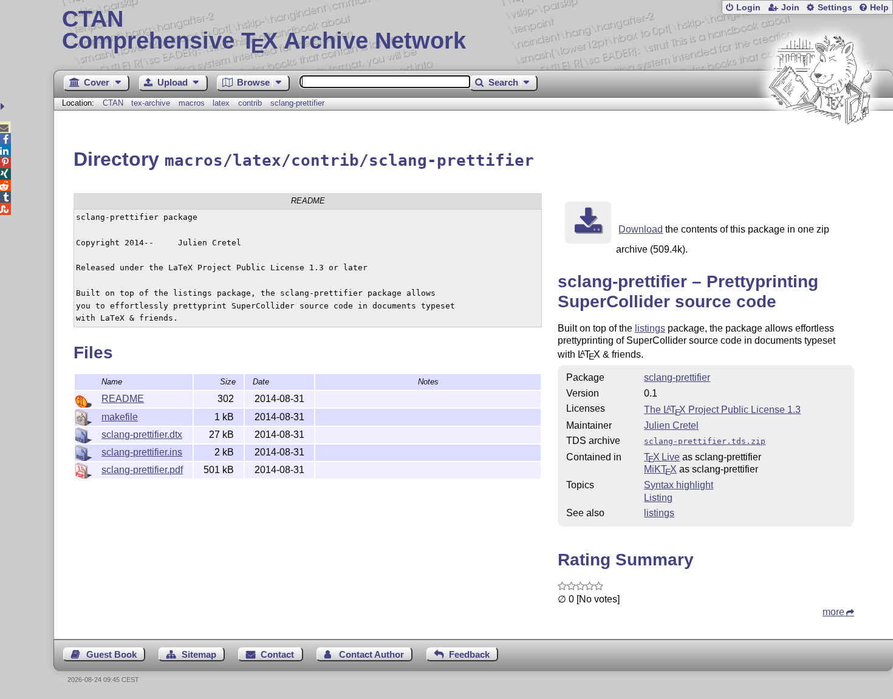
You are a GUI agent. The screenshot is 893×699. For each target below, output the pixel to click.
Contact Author (371, 654)
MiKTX (660, 469)
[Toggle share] (4, 106)
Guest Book (111, 654)
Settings (835, 7)
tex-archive (150, 102)
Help (879, 7)
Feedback (469, 654)
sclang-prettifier (297, 102)
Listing (658, 498)
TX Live (662, 457)
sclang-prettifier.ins (141, 452)
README (122, 399)
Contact (277, 654)
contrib (250, 102)
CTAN (113, 102)
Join (790, 7)
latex (221, 102)
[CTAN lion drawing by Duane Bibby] (820, 147)
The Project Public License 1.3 (722, 409)
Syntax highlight (678, 485)
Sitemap (199, 654)
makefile (119, 417)
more (833, 612)
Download (640, 229)
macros (192, 102)
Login (748, 7)
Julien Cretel (671, 425)
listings (650, 328)
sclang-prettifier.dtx (141, 434)
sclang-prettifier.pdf (142, 470)
